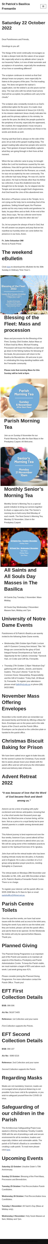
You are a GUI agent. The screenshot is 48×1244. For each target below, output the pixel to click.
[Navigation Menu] (43, 6)
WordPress (32, 1241)
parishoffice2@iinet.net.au (13, 895)
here (9, 267)
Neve (13, 1241)
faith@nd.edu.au (23, 684)
